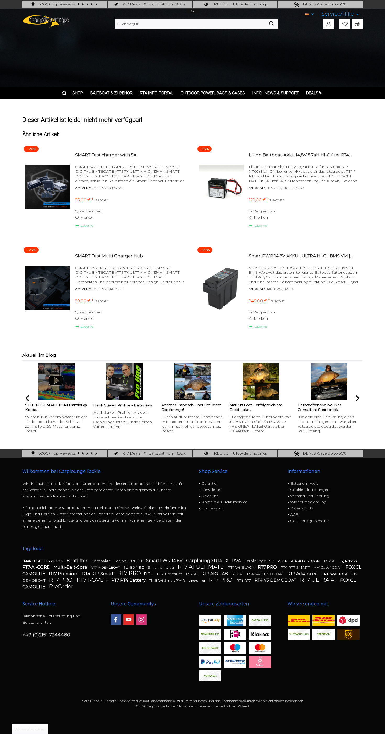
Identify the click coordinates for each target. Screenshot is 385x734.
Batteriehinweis (304, 483)
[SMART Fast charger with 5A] (47, 187)
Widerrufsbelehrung (308, 502)
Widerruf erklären (30, 729)
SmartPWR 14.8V (165, 560)
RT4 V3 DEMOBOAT (276, 580)
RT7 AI (283, 561)
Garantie (209, 483)
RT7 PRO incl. (135, 573)
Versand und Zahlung (309, 496)
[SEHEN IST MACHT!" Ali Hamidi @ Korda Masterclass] (56, 381)
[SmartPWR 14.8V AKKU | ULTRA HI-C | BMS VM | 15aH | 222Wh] (221, 288)
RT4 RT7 (244, 580)
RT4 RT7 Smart (98, 573)
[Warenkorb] (357, 24)
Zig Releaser (348, 561)
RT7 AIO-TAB (215, 573)
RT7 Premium (64, 573)
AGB (294, 514)
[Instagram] (141, 619)
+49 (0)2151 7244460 (46, 635)
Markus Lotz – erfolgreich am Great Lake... (255, 407)
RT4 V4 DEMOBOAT (306, 561)
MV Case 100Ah (328, 567)
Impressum (212, 508)
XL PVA (234, 560)
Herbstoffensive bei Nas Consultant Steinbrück (319, 407)
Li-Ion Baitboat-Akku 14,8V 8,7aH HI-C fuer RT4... (300, 155)
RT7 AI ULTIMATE (201, 566)
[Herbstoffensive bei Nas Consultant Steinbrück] (328, 381)
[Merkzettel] (344, 24)
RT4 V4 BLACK (241, 567)
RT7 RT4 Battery (128, 580)
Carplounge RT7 (259, 560)
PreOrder (61, 586)
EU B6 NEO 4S (137, 567)
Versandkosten (196, 701)
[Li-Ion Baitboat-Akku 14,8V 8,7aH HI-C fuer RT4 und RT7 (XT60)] (221, 187)
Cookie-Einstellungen (309, 489)
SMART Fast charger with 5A (105, 155)
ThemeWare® (239, 706)
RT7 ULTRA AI (319, 579)
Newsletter (212, 489)
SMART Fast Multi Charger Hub (109, 256)
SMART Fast (31, 561)
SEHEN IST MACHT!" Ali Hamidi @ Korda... (56, 407)
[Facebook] (116, 619)
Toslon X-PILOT (129, 560)
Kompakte (101, 560)
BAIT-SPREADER (334, 574)
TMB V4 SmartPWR (167, 580)
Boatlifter (78, 560)
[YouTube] (128, 619)
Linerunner (197, 580)
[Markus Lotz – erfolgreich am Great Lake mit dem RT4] (260, 381)
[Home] (64, 93)
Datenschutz (301, 508)
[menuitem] (340, 14)
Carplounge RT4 (204, 560)
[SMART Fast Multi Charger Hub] (47, 288)
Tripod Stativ (54, 561)
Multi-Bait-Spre (70, 567)
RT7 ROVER (92, 579)
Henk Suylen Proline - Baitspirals (122, 405)
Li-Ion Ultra (164, 567)
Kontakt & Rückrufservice (225, 502)
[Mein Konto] (328, 24)
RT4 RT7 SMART (295, 567)
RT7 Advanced (303, 573)
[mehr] (31, 431)
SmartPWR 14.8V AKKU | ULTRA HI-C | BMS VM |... (301, 256)
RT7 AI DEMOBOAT (105, 567)
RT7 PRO (268, 567)
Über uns (210, 496)
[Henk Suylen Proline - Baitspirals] (124, 381)
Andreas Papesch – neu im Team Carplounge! (191, 407)
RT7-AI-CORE (36, 567)
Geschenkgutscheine (309, 520)
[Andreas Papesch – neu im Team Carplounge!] (192, 381)
